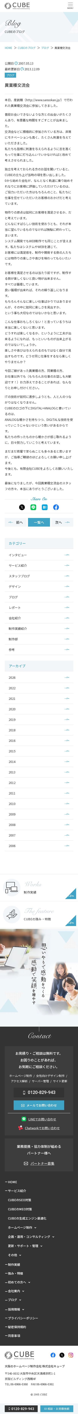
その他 (12, 1255)
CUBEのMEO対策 (20, 1209)
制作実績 (14, 1264)
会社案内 (14, 1291)
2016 (12, 740)
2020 (12, 709)
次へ (58, 522)
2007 (12, 835)
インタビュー (18, 555)
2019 (12, 719)
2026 (12, 677)
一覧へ (39, 522)
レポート (15, 607)
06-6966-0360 (19, 1384)
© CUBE (39, 1394)
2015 (12, 751)
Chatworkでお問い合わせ (42, 1128)
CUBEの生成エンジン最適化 (27, 1218)
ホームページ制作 (20, 1227)
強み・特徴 (15, 1273)
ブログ (10, 75)
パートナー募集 (42, 1163)
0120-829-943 (41, 1092)
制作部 (13, 639)
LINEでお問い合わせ (42, 1119)
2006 (12, 845)
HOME (12, 1182)
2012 (12, 782)
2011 (12, 793)
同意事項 (14, 1335)
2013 (12, 772)
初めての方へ (17, 1282)
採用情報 (14, 1309)
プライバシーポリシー (23, 1318)
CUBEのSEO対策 (19, 1200)
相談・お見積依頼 (58, 1409)
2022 (12, 688)
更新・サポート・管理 (23, 1245)
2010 (12, 803)
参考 (12, 649)
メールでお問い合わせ (42, 1105)
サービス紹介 (18, 565)
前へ (19, 522)
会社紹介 (15, 618)
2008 (12, 824)
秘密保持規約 (17, 1327)
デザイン (15, 586)
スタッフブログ (19, 576)
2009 (12, 814)
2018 (12, 730)
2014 (12, 761)
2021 (12, 698)
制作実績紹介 (18, 628)
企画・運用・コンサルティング (29, 1236)
